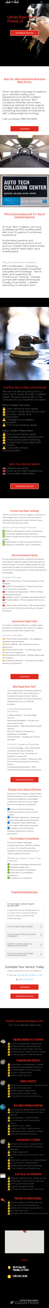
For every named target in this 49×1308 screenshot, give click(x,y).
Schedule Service (24, 32)
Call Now (24, 128)
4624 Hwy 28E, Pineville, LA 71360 (29, 975)
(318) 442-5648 (27, 979)
